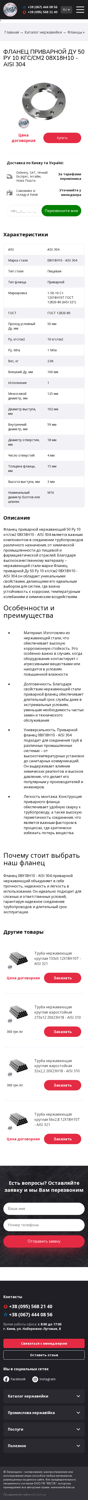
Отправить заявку (44, 1241)
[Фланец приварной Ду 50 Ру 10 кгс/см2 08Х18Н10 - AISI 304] (44, 102)
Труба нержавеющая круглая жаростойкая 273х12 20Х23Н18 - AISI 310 (57, 1012)
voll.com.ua (38, 1494)
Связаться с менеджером (44, 1343)
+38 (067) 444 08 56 (42, 7)
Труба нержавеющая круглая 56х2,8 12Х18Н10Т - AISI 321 (57, 1119)
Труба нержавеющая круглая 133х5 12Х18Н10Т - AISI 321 (57, 958)
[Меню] (80, 9)
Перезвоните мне (61, 210)
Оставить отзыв (44, 1355)
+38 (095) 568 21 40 (42, 12)
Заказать (63, 977)
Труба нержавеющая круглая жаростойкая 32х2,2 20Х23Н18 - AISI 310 (57, 1066)
